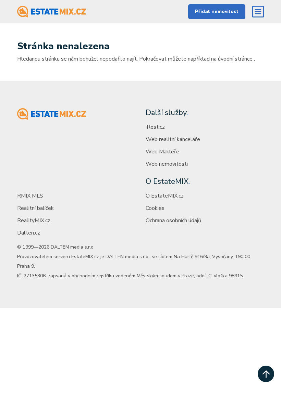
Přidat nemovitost (217, 11)
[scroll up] (266, 374)
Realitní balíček (35, 208)
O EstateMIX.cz (165, 196)
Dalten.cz (28, 233)
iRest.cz (155, 127)
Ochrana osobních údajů (173, 220)
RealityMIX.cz (33, 220)
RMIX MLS (30, 196)
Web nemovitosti (167, 164)
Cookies (155, 208)
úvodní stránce (235, 59)
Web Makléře (162, 151)
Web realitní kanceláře (173, 139)
